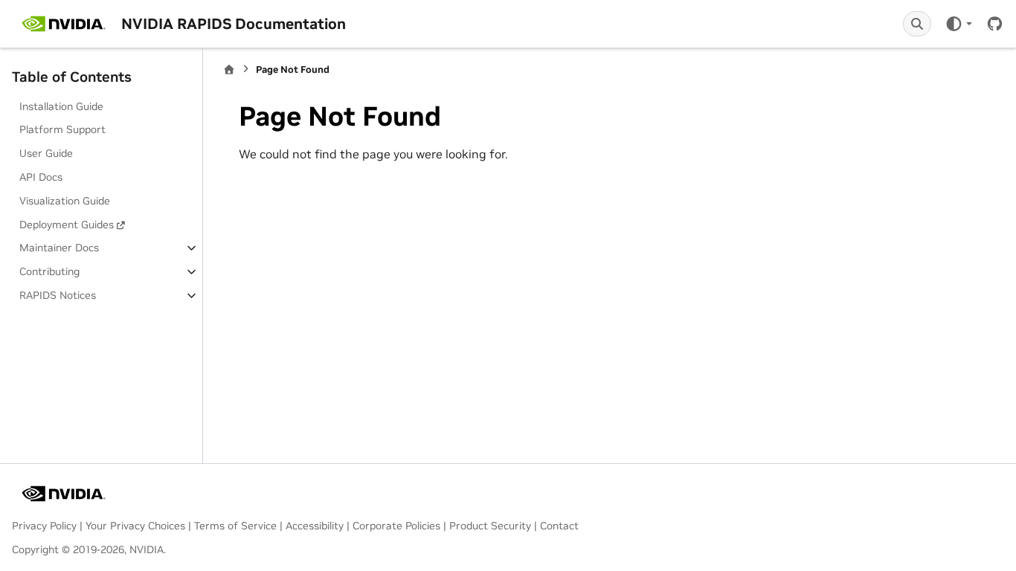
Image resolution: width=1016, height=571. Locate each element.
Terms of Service (235, 525)
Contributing (49, 271)
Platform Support (62, 129)
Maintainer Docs (59, 247)
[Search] (917, 23)
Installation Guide (61, 106)
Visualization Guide (64, 200)
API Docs (40, 177)
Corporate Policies (396, 525)
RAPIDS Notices (57, 295)
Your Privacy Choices (135, 525)
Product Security (490, 525)
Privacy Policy (44, 525)
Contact (559, 525)
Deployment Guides (66, 224)
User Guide (46, 153)
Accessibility (315, 525)
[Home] (229, 69)
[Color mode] (958, 23)
